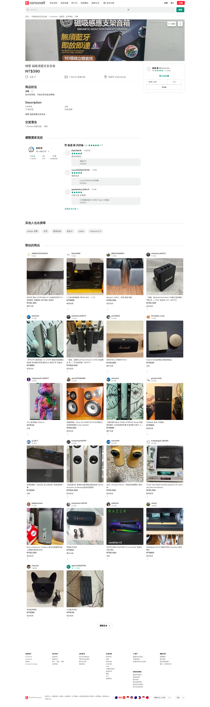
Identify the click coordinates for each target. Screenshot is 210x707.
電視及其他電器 (84, 659)
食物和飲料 (136, 677)
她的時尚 (55, 659)
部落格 (27, 661)
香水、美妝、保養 (58, 661)
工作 (107, 676)
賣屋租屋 (109, 671)
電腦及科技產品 (138, 657)
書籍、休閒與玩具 (165, 664)
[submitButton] (180, 9)
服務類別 (109, 678)
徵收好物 (109, 661)
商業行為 (48, 699)
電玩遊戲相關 (137, 682)
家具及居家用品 (84, 657)
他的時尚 (55, 657)
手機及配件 (136, 659)
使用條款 (98, 696)
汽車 (107, 666)
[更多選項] (28, 309)
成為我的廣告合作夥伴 (86, 696)
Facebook (28, 657)
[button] (47, 151)
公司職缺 (75, 696)
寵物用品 (82, 664)
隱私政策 (106, 696)
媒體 (61, 696)
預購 (107, 659)
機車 (107, 674)
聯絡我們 (55, 696)
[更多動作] (180, 23)
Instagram (28, 659)
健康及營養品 (137, 675)
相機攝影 (163, 657)
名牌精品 (55, 664)
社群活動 (109, 664)
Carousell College (31, 664)
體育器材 (136, 679)
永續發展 (67, 696)
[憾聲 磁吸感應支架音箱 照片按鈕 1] (105, 40)
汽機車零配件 (110, 669)
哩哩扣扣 (109, 657)
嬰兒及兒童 (82, 661)
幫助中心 (48, 696)
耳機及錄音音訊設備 (139, 661)
